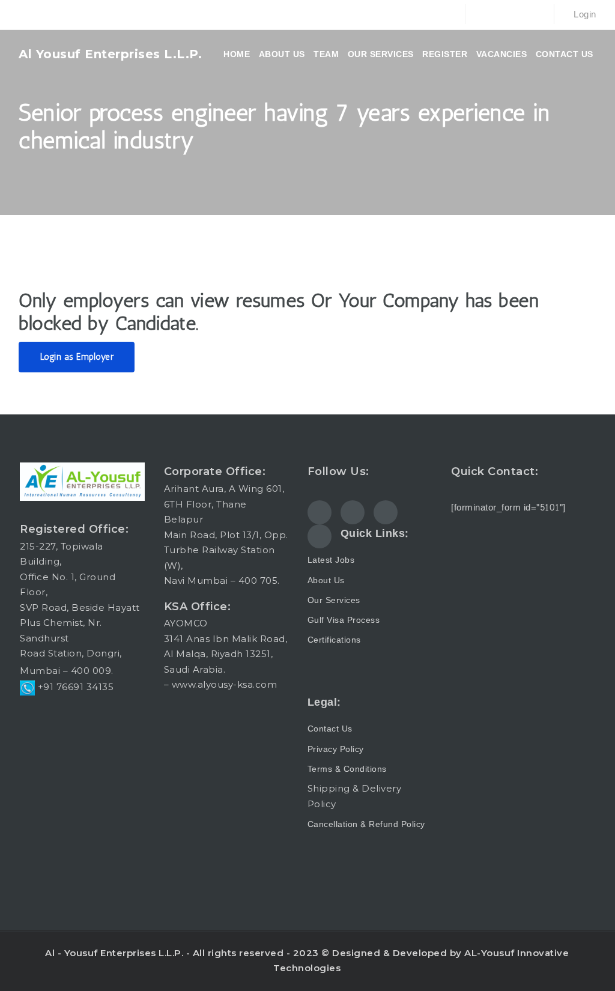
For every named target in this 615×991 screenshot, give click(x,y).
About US (282, 54)
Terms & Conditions (347, 769)
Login (583, 15)
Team (326, 54)
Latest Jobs (331, 560)
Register (444, 54)
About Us (326, 580)
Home (236, 54)
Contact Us (564, 54)
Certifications (334, 639)
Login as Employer (77, 356)
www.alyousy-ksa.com (224, 684)
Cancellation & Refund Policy (366, 824)
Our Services (381, 54)
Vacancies (501, 54)
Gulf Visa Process (344, 620)
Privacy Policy (336, 749)
